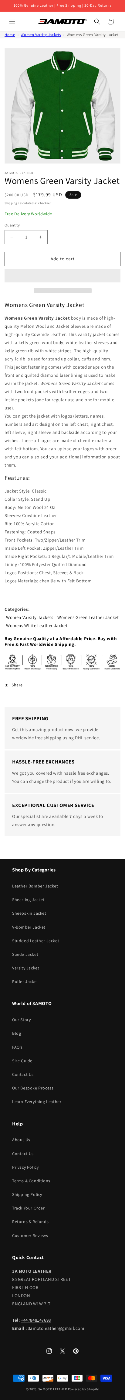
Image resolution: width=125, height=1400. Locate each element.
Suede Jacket (25, 954)
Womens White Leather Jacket (36, 625)
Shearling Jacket (28, 899)
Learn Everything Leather (36, 1101)
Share (17, 685)
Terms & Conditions (31, 1180)
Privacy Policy (25, 1167)
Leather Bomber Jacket (35, 886)
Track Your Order (28, 1208)
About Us (21, 1139)
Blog (16, 1033)
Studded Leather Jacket (35, 940)
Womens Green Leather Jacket (88, 617)
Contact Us (23, 1074)
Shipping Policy (27, 1194)
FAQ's (17, 1047)
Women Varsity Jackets (41, 34)
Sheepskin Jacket (29, 913)
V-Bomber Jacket (29, 927)
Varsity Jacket (25, 968)
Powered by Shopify (83, 1389)
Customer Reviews (30, 1235)
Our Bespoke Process (32, 1088)
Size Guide (22, 1060)
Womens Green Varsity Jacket (92, 34)
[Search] (97, 21)
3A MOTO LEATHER (52, 1389)
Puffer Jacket (25, 981)
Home (10, 34)
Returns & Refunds (30, 1221)
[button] (62, 276)
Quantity (12, 225)
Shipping (11, 203)
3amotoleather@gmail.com (56, 1328)
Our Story (21, 1019)
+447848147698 (36, 1320)
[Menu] (12, 21)
